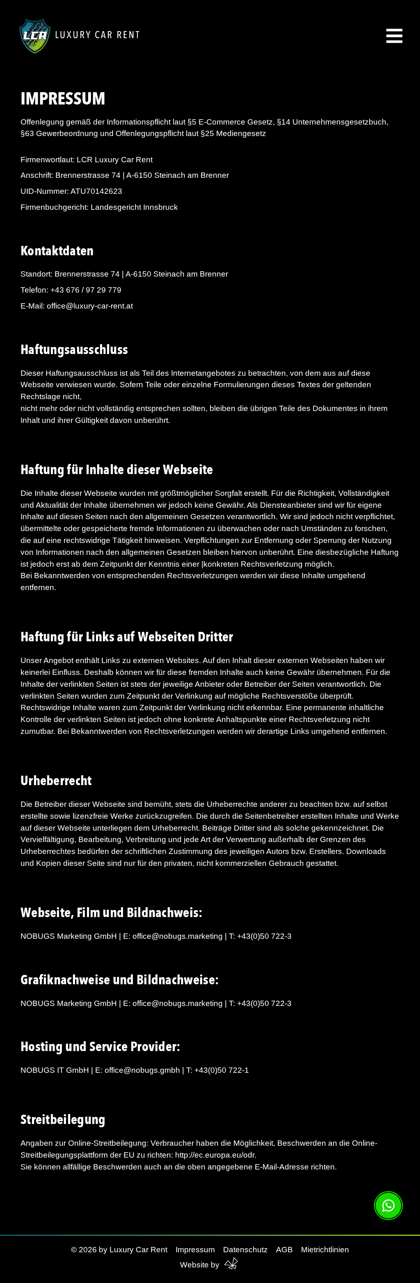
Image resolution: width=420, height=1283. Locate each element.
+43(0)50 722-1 (220, 1070)
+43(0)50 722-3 (264, 936)
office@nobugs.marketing (177, 936)
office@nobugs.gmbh (142, 1070)
